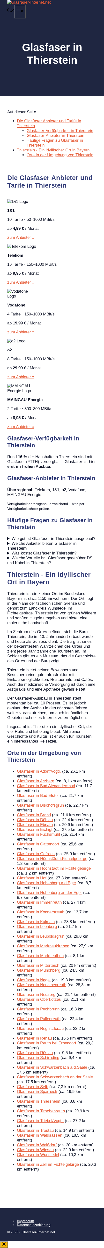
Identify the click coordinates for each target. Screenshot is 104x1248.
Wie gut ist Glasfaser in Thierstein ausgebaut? (53, 538)
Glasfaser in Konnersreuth (40, 912)
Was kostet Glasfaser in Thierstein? (44, 553)
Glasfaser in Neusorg (36, 994)
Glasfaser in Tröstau (35, 1130)
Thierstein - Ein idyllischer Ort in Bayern (53, 150)
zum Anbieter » (20, 237)
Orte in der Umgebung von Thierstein (60, 155)
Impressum (25, 1221)
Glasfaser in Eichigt (34, 829)
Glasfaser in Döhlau (35, 820)
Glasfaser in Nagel (34, 980)
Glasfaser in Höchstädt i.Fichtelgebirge (52, 858)
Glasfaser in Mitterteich (38, 965)
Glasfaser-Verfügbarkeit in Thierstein (60, 130)
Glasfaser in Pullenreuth (38, 1019)
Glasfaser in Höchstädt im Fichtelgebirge (54, 868)
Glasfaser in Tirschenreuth (41, 1111)
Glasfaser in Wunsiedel (38, 1154)
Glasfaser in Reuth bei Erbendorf (46, 1043)
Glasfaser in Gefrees (36, 853)
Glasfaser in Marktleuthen (40, 955)
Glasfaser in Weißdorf (37, 1145)
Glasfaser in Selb (32, 1086)
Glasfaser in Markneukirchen (43, 946)
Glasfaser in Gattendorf (38, 844)
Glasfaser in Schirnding (38, 1057)
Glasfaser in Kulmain (36, 921)
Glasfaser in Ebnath (35, 824)
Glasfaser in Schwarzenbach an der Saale (55, 1077)
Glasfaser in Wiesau (35, 1150)
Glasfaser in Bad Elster (38, 795)
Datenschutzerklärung (34, 1225)
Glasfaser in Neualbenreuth (41, 985)
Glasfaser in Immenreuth (39, 902)
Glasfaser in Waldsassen (39, 1135)
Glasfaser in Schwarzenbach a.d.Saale (52, 1067)
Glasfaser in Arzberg (35, 781)
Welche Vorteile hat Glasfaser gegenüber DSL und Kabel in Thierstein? (50, 560)
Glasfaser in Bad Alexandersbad (46, 786)
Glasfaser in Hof (31, 878)
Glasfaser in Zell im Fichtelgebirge (48, 1164)
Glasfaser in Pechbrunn (38, 1009)
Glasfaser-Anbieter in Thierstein (55, 135)
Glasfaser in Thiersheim (38, 1101)
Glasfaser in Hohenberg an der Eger (49, 892)
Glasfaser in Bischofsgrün (40, 805)
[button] (11, 11)
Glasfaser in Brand (34, 815)
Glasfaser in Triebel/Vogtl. (40, 1120)
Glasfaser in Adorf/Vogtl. (39, 771)
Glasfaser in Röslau (35, 1052)
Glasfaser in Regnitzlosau (40, 1028)
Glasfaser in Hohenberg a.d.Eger (46, 883)
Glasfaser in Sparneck (37, 1091)
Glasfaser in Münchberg (38, 970)
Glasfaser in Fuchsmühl (38, 834)
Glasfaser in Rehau (34, 1038)
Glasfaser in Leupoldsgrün (40, 936)
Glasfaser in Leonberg (37, 926)
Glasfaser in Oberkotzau (39, 999)
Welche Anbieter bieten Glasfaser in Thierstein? (41, 546)
